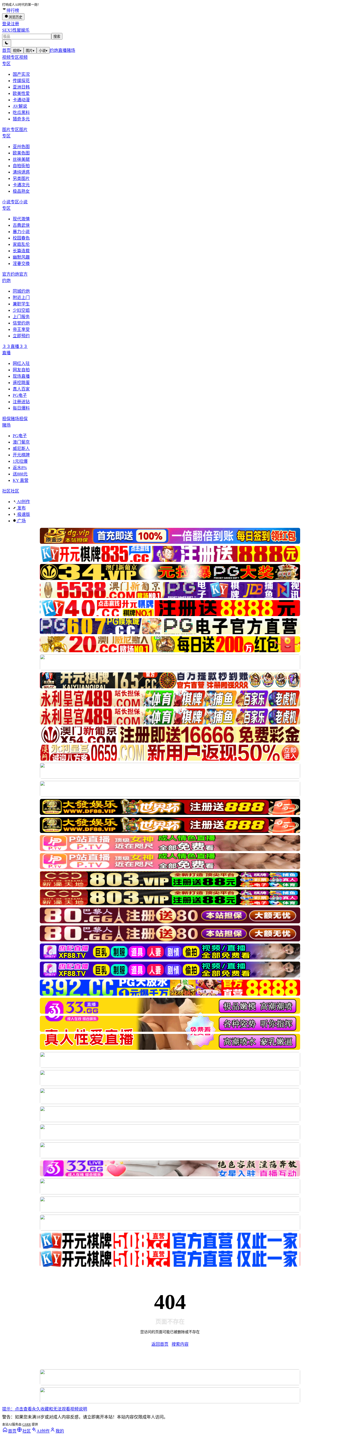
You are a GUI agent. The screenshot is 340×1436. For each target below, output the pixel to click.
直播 (62, 50)
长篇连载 (21, 251)
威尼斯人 (21, 448)
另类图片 (21, 178)
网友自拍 (21, 370)
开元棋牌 (21, 455)
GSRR (26, 1424)
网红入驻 (21, 363)
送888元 (20, 474)
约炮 (54, 50)
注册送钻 (21, 401)
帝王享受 (21, 329)
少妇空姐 (21, 310)
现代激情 (21, 219)
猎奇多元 (21, 119)
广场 (21, 521)
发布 (21, 508)
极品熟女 (21, 191)
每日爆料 (21, 408)
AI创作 (23, 501)
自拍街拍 (21, 165)
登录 (6, 24)
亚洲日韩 (21, 87)
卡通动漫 (21, 100)
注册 (15, 24)
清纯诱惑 (21, 172)
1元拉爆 (20, 461)
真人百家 (21, 389)
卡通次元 (21, 185)
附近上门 (21, 297)
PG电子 (20, 395)
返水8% (20, 467)
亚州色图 (21, 146)
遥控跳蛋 (21, 382)
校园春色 (21, 238)
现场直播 (21, 376)
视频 (17, 51)
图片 (30, 51)
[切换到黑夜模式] (6, 43)
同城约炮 (21, 291)
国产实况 (21, 74)
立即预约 (21, 336)
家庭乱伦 (21, 244)
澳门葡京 (21, 442)
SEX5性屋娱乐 (15, 30)
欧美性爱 (21, 93)
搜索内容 (180, 1344)
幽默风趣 (21, 257)
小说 (43, 51)
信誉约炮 (21, 323)
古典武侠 (21, 225)
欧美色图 (21, 153)
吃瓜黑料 (21, 112)
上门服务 (21, 316)
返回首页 (159, 1344)
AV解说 (20, 106)
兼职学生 (21, 304)
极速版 (23, 514)
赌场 (71, 50)
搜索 (56, 37)
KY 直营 (20, 480)
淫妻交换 (21, 263)
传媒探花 (21, 80)
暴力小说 (21, 231)
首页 (6, 50)
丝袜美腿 (21, 159)
